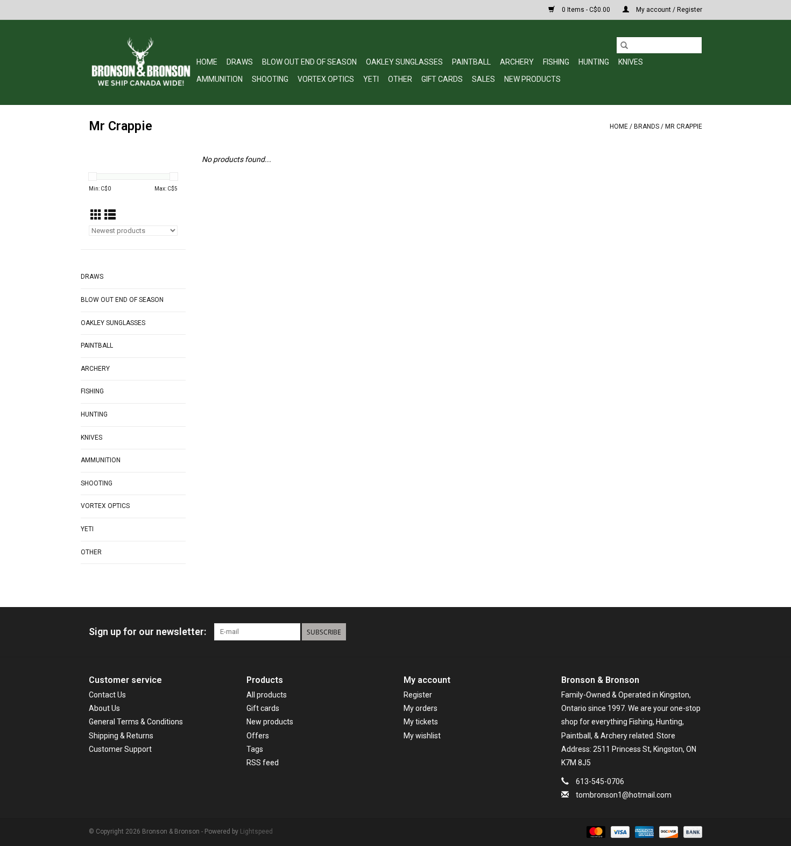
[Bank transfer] (691, 832)
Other (400, 79)
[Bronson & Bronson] (141, 62)
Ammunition (219, 79)
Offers (257, 735)
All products (266, 694)
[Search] (624, 45)
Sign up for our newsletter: (147, 631)
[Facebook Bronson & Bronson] (656, 631)
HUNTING (593, 62)
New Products (532, 79)
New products (269, 721)
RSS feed (262, 762)
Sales (483, 79)
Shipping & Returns (121, 735)
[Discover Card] (667, 832)
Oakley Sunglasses (404, 62)
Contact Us (107, 694)
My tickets (421, 721)
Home (206, 62)
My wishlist (422, 735)
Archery (517, 62)
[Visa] (619, 832)
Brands (646, 126)
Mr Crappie (683, 126)
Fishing (556, 62)
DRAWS (240, 62)
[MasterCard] (595, 832)
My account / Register (668, 9)
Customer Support (120, 749)
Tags (254, 749)
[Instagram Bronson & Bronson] (693, 631)
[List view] (110, 215)
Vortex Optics (326, 79)
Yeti (371, 79)
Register (418, 694)
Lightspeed (256, 831)
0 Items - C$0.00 (586, 9)
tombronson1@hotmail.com (624, 795)
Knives (630, 62)
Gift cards (442, 79)
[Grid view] (96, 215)
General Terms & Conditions (136, 721)
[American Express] (643, 832)
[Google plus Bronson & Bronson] (674, 631)
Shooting (270, 79)
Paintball (471, 62)
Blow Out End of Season (309, 62)
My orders (420, 708)
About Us (104, 708)
